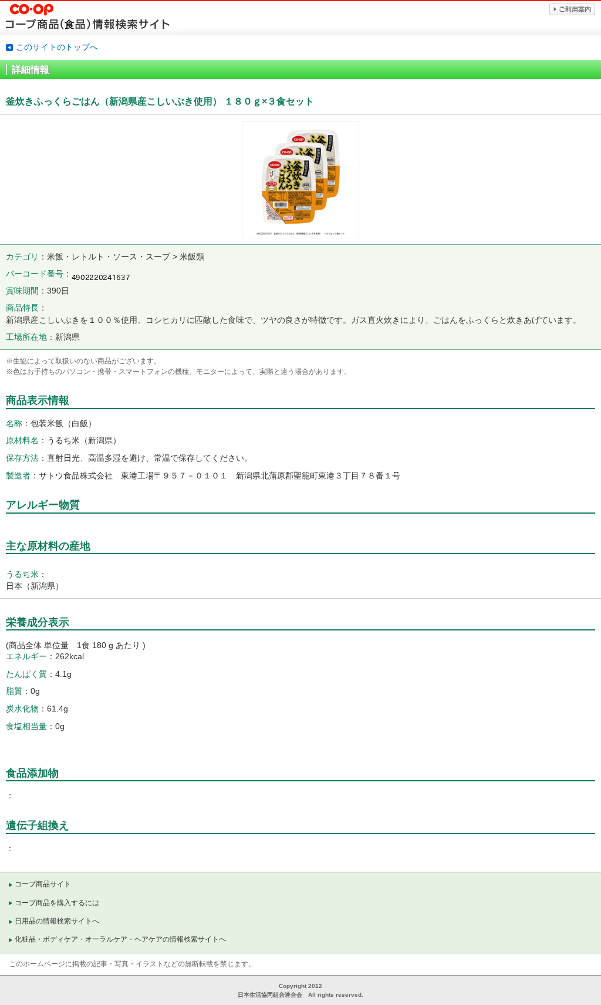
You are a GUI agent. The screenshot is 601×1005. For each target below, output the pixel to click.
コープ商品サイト (43, 884)
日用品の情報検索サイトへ (57, 921)
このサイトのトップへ (57, 47)
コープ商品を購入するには (57, 903)
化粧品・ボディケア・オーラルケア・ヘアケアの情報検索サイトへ (120, 939)
